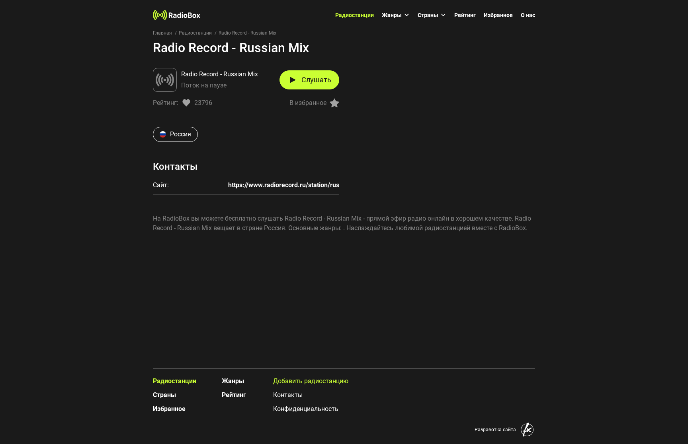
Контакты (288, 395)
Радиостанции (354, 15)
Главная (162, 33)
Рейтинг (465, 15)
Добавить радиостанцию (310, 381)
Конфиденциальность (305, 409)
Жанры (392, 15)
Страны (428, 15)
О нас (528, 15)
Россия (180, 134)
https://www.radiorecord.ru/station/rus (283, 185)
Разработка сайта (495, 429)
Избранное (498, 15)
